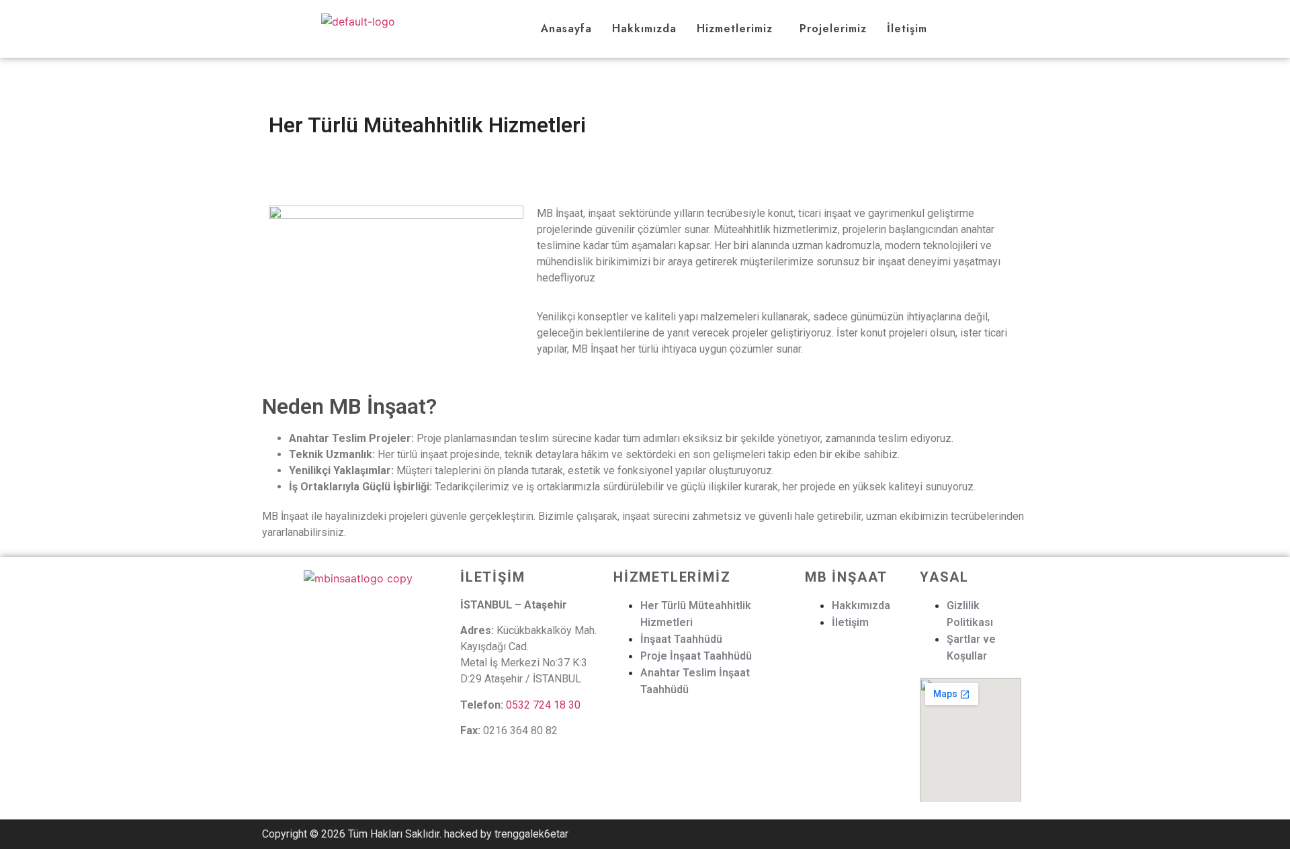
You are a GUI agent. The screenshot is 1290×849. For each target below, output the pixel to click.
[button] (738, 28)
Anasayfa (566, 28)
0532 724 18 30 (543, 705)
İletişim (907, 28)
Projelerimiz (833, 28)
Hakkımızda (644, 28)
